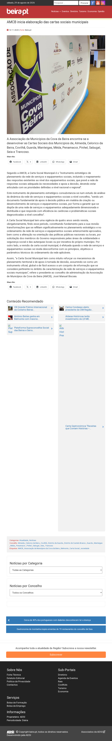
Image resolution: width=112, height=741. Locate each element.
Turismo (82, 11)
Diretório (74, 11)
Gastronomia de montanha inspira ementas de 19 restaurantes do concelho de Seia (54, 629)
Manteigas (98, 543)
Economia (92, 11)
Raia (60, 681)
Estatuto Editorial (16, 678)
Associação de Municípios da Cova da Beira (42, 548)
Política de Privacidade (18, 681)
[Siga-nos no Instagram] (103, 3)
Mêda (12, 545)
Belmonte (64, 548)
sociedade (85, 548)
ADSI (28, 735)
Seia (42, 545)
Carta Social (74, 548)
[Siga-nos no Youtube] (98, 3)
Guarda (90, 543)
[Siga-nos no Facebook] (93, 3)
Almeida (21, 543)
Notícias (55, 11)
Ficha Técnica (14, 674)
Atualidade (23, 540)
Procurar (84, 3)
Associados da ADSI (92, 731)
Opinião (101, 11)
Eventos (65, 11)
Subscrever (56, 654)
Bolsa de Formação (17, 702)
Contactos (12, 684)
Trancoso (49, 545)
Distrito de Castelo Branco (75, 543)
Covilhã (44, 543)
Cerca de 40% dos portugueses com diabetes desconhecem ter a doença (57, 620)
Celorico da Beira (33, 543)
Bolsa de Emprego (16, 705)
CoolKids (62, 684)
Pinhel (29, 545)
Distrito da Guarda (55, 543)
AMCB (20, 548)
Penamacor (20, 545)
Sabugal (36, 545)
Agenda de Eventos (68, 678)
